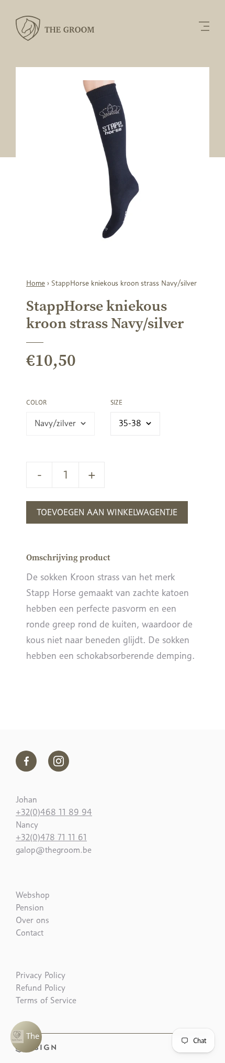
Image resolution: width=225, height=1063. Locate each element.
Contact (29, 933)
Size (116, 402)
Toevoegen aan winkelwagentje (107, 512)
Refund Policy (40, 988)
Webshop (33, 895)
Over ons (32, 920)
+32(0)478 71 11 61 (51, 837)
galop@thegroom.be (54, 850)
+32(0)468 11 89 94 (54, 812)
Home (35, 283)
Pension (30, 908)
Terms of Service (46, 1000)
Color (36, 402)
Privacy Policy (40, 975)
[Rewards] (26, 1037)
